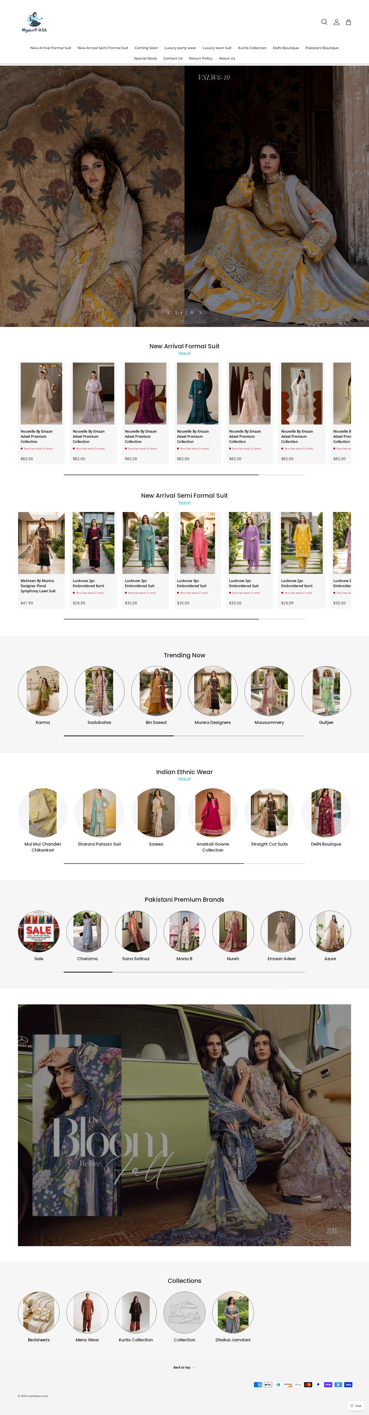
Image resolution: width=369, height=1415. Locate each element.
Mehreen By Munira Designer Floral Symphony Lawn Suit (38, 585)
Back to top (182, 1367)
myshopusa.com (38, 1396)
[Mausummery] (269, 691)
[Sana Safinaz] (136, 931)
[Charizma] (87, 931)
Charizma (87, 959)
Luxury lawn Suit (217, 48)
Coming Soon (146, 48)
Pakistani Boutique (322, 48)
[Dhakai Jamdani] (233, 1312)
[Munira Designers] (212, 691)
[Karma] (42, 691)
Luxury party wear (180, 48)
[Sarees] (156, 812)
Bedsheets (39, 1340)
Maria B (184, 959)
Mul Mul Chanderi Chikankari (43, 847)
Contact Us (173, 58)
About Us (227, 58)
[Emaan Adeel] (281, 931)
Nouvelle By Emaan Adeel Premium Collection (37, 436)
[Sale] (38, 931)
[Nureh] (233, 931)
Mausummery (269, 722)
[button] (348, 22)
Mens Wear (87, 1340)
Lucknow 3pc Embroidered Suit (139, 583)
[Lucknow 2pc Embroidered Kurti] (93, 543)
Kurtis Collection (252, 48)
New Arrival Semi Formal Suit (103, 48)
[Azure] (330, 931)
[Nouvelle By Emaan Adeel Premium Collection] (41, 394)
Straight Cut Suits (269, 844)
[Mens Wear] (87, 1312)
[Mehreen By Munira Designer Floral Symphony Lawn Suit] (41, 543)
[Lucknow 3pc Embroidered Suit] (145, 543)
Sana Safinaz (136, 959)
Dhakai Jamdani (233, 1340)
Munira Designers (213, 722)
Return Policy (200, 58)
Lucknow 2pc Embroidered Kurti (88, 583)
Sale (38, 959)
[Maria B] (184, 931)
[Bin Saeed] (156, 691)
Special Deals (145, 58)
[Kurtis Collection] (136, 1312)
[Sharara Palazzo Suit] (99, 812)
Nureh (233, 959)
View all (184, 353)
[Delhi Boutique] (326, 812)
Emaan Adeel (282, 959)
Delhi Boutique (286, 48)
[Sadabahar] (99, 691)
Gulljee (326, 722)
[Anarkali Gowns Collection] (212, 812)
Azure (330, 959)
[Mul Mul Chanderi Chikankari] (42, 812)
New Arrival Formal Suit (50, 48)
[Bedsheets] (38, 1312)
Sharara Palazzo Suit (99, 844)
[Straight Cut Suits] (269, 812)
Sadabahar (99, 722)
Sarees (156, 844)
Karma (43, 722)
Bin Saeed (156, 722)
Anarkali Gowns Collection (212, 847)
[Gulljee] (326, 691)
